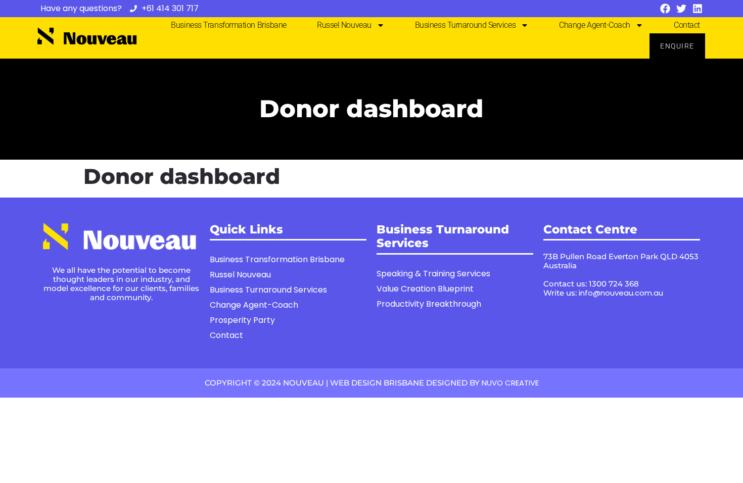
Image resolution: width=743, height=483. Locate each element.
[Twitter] (681, 9)
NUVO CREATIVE (510, 382)
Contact (687, 25)
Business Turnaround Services (465, 25)
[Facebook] (665, 9)
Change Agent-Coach (594, 25)
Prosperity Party (242, 320)
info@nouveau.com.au (621, 292)
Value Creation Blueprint (425, 289)
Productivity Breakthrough (429, 304)
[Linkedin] (697, 9)
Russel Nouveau (344, 25)
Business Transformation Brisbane (229, 25)
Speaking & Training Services (433, 273)
